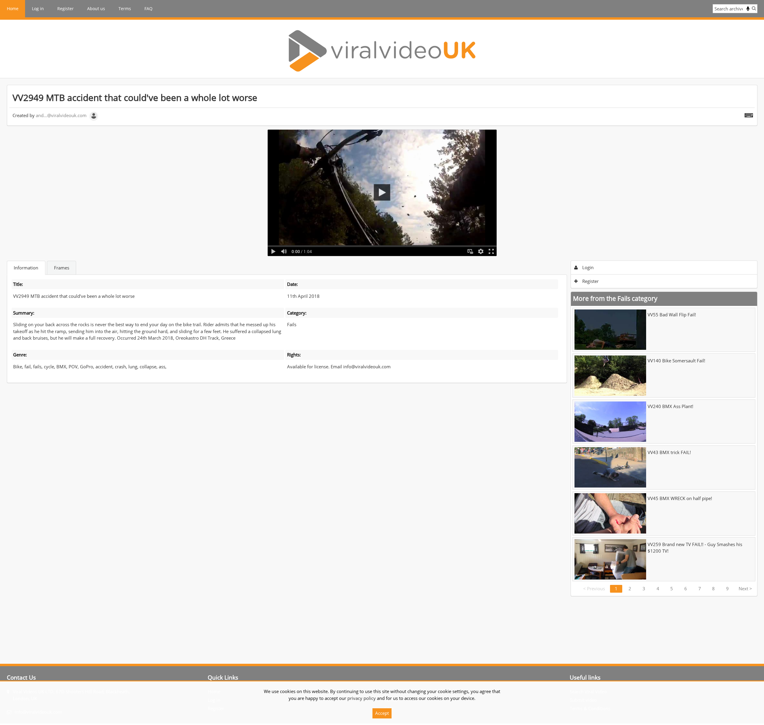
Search (754, 8)
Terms (124, 8)
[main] (382, 340)
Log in (38, 8)
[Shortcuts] (749, 114)
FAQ (148, 8)
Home (13, 8)
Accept (382, 713)
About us (96, 8)
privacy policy (361, 698)
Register (65, 8)
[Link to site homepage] (382, 51)
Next (745, 588)
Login (587, 267)
